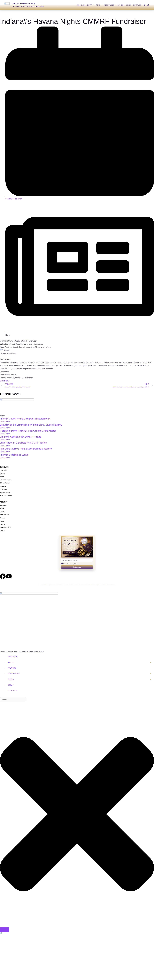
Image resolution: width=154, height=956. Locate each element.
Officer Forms (5, 483)
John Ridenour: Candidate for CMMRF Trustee (23, 442)
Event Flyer (4, 381)
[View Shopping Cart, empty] (149, 5)
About (2, 508)
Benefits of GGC (5, 527)
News (2, 521)
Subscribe (77, 567)
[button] (93, 5)
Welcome (3, 505)
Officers (2, 511)
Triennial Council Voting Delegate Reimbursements (25, 418)
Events (2, 524)
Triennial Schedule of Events (14, 455)
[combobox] (13, 699)
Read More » (5, 422)
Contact (2, 518)
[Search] (4, 929)
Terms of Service (6, 496)
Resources (3, 470)
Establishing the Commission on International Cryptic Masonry (31, 425)
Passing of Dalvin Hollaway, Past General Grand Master (28, 431)
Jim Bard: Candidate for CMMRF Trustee (20, 437)
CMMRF (2, 530)
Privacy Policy (5, 492)
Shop (2, 476)
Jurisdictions (4, 515)
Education (3, 489)
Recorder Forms (5, 480)
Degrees (3, 486)
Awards (2, 473)
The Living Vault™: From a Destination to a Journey (26, 448)
